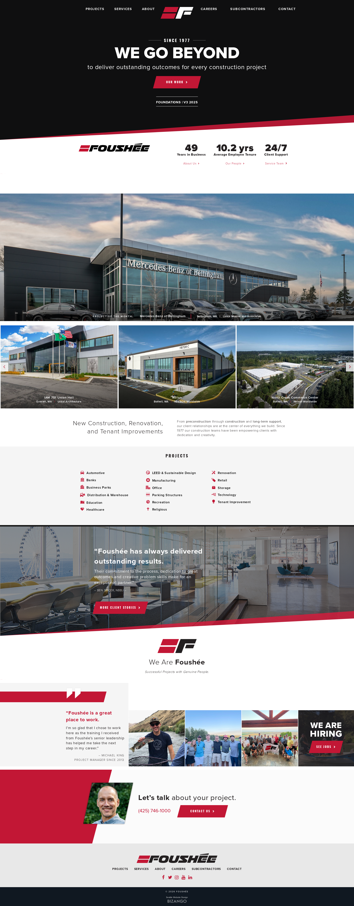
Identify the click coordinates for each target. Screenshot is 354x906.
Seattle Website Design (177, 897)
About (148, 9)
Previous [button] (4, 367)
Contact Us (200, 811)
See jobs (323, 747)
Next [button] (350, 367)
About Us (189, 163)
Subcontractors (247, 9)
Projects (95, 9)
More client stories (118, 607)
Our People (234, 163)
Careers (209, 9)
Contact (287, 9)
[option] (177, 257)
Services (123, 9)
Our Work (174, 82)
